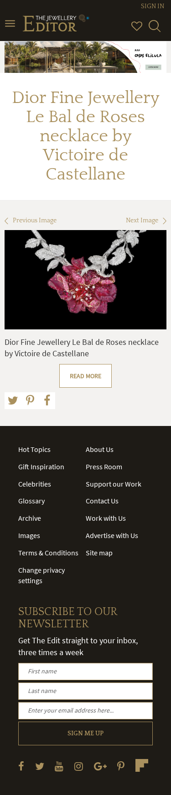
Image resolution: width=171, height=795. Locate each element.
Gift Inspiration (41, 466)
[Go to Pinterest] (120, 766)
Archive (29, 518)
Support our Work (113, 483)
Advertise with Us (112, 535)
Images (29, 535)
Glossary (31, 500)
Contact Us (102, 500)
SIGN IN (152, 6)
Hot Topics (34, 449)
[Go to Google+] (100, 766)
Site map (99, 552)
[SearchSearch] (154, 30)
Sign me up (85, 733)
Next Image (142, 220)
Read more (85, 376)
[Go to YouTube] (59, 766)
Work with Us (106, 518)
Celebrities (34, 483)
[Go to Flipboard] (141, 765)
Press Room (104, 466)
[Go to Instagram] (78, 766)
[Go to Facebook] (21, 766)
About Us (100, 449)
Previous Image (35, 220)
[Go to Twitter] (39, 766)
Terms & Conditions (48, 552)
